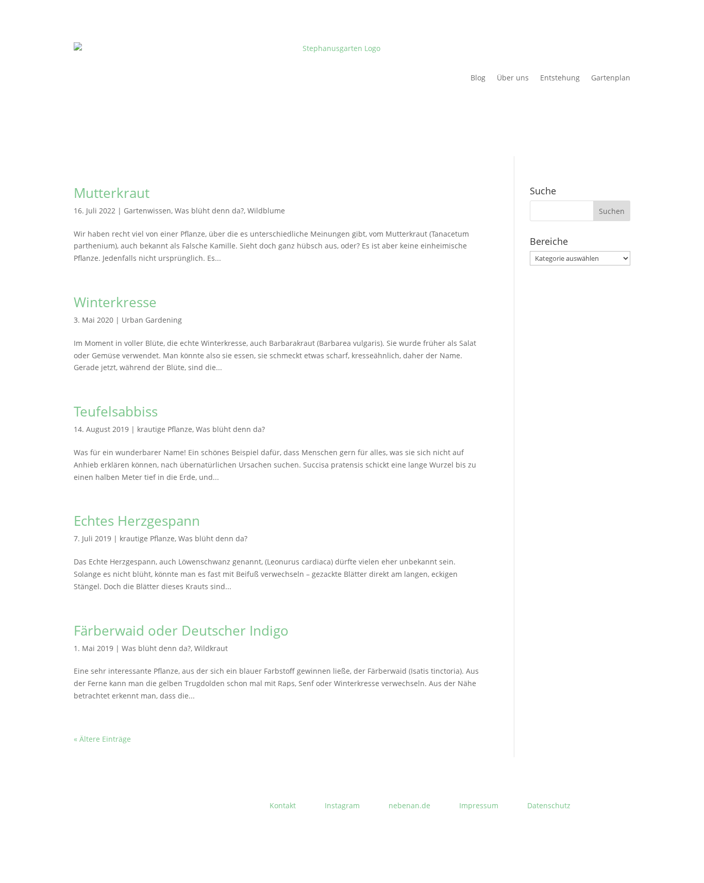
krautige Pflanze (164, 429)
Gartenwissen (147, 210)
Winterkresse (115, 302)
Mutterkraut (111, 193)
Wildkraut (211, 648)
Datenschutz (549, 805)
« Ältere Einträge (102, 739)
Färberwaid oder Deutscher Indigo (181, 630)
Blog (478, 77)
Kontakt (283, 805)
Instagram (342, 805)
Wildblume (266, 210)
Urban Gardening (152, 320)
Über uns (513, 77)
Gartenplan (610, 77)
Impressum (478, 805)
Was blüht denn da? (209, 210)
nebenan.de (409, 805)
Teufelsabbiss (116, 411)
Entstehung (560, 77)
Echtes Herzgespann (137, 520)
